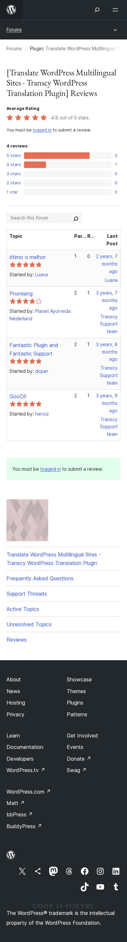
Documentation (25, 747)
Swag (77, 770)
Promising (21, 293)
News (13, 691)
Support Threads (27, 593)
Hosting (16, 702)
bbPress (20, 814)
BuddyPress (24, 826)
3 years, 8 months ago (107, 352)
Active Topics (23, 609)
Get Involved (82, 735)
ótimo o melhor (27, 257)
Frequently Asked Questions (40, 578)
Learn (13, 735)
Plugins (75, 702)
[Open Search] (97, 10)
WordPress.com (29, 791)
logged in (42, 130)
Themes (76, 691)
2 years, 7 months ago (107, 263)
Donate (79, 758)
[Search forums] (76, 218)
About (14, 679)
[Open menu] (116, 10)
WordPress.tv (26, 770)
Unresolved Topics (29, 624)
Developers (20, 758)
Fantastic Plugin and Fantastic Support (33, 349)
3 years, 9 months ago (107, 403)
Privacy (15, 714)
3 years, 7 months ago (107, 300)
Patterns (77, 714)
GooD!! (17, 396)
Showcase (79, 679)
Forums (14, 29)
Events (75, 747)
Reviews (17, 639)
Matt (16, 803)
